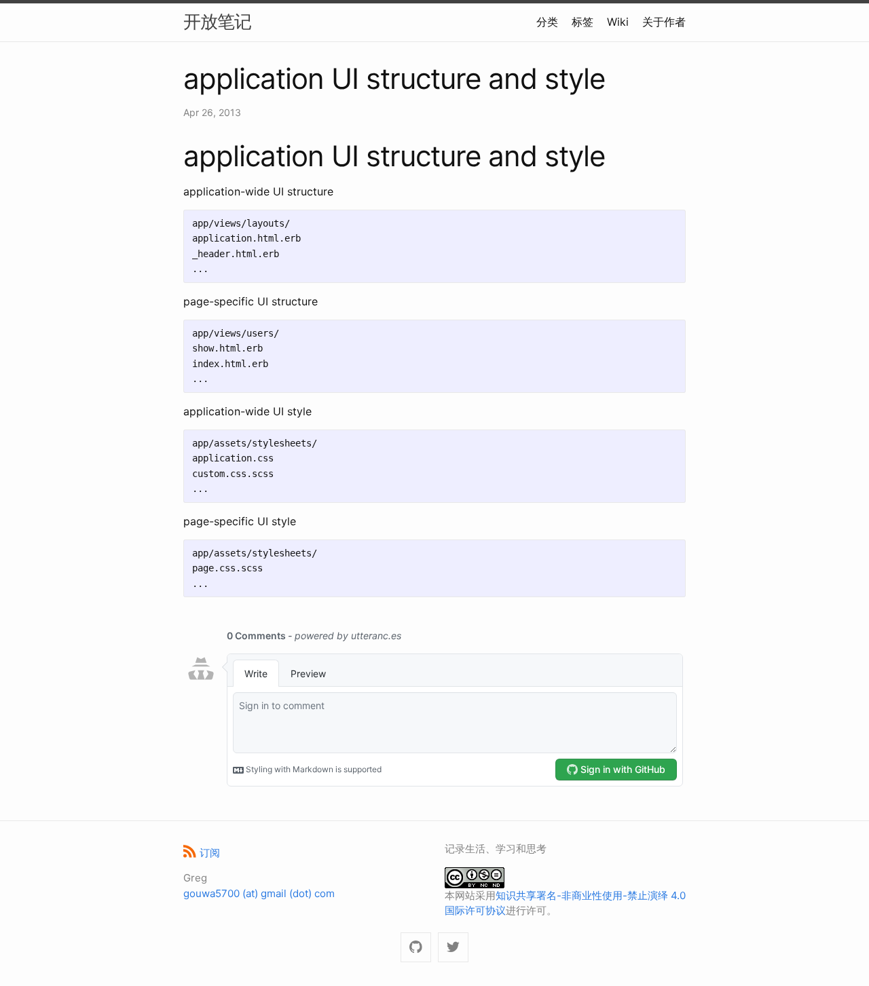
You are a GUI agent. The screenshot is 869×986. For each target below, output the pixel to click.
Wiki (618, 22)
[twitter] (453, 947)
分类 (547, 22)
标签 (582, 22)
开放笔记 (217, 21)
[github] (416, 947)
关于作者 (664, 22)
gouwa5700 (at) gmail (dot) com (259, 893)
